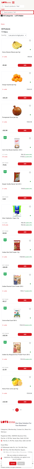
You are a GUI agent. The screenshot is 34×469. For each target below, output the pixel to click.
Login (3, 9)
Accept (13, 463)
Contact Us (20, 429)
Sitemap (4, 432)
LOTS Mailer (19, 16)
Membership (12, 429)
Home (3, 24)
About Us (28, 429)
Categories (4, 429)
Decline (21, 463)
